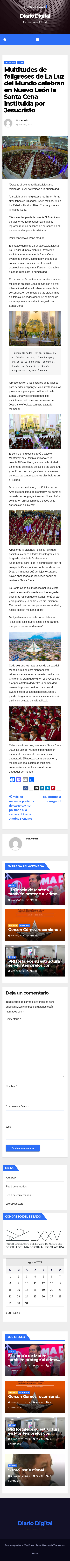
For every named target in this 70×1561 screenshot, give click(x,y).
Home (35, 1553)
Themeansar (59, 1545)
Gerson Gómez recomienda (34, 929)
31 (26, 1303)
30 (18, 1303)
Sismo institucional (26, 1470)
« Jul (8, 1313)
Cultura (13, 925)
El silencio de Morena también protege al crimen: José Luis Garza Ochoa (34, 894)
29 (10, 1303)
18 (35, 1290)
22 (10, 1296)
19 (43, 1290)
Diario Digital (35, 16)
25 (35, 1296)
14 (59, 1283)
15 (10, 1290)
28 (59, 1296)
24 (26, 1296)
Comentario (13, 1019)
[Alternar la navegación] (37, 39)
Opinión (12, 1466)
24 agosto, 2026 (21, 1365)
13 (51, 1283)
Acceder (11, 1178)
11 (35, 1283)
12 (43, 1283)
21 (59, 1290)
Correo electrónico (17, 1106)
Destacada (10, 62)
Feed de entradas (16, 1186)
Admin (24, 120)
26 (43, 1296)
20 (51, 1290)
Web (8, 1126)
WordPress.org (15, 1203)
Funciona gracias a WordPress (20, 1545)
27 (51, 1296)
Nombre (11, 1086)
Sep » (16, 1313)
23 (18, 1296)
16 (18, 1290)
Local (20, 62)
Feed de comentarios (18, 1195)
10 (26, 1283)
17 (26, 1290)
